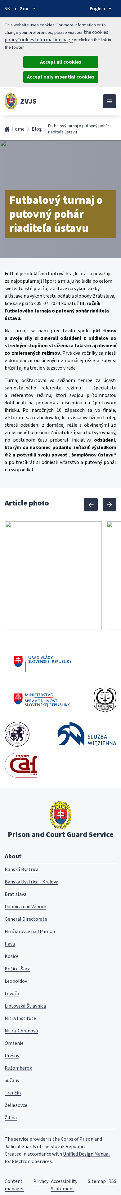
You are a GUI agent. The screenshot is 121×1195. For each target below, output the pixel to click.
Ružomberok (18, 1068)
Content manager (14, 1185)
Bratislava (15, 894)
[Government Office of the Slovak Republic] (43, 662)
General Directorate (26, 919)
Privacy (40, 1181)
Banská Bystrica (21, 869)
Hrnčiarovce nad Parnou (30, 931)
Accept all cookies (60, 62)
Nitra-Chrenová (21, 1030)
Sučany (12, 1080)
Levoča (12, 993)
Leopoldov (16, 981)
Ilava (10, 944)
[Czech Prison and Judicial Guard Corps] (105, 700)
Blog (37, 129)
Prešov (12, 1055)
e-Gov (21, 8)
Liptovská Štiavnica (25, 1006)
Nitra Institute (20, 1018)
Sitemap (97, 1181)
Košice (12, 956)
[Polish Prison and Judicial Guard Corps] (86, 734)
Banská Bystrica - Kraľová (31, 881)
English (97, 8)
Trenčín (13, 1092)
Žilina (11, 1117)
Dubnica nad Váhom (25, 906)
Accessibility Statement (64, 1185)
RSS (112, 1181)
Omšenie (14, 1043)
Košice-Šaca (17, 968)
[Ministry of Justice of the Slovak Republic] (42, 700)
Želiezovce (16, 1105)
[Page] (11, 101)
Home (18, 129)
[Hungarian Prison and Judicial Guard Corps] (17, 734)
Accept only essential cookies (60, 77)
